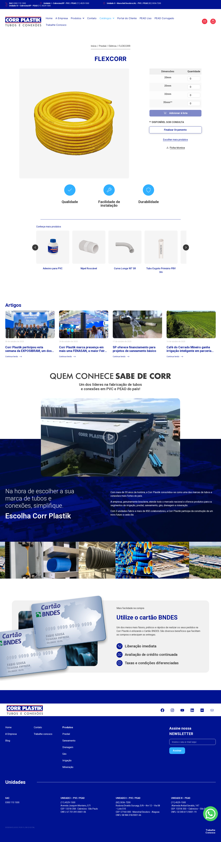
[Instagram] (172, 710)
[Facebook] (162, 710)
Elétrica (112, 46)
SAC (7, 798)
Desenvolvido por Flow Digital (20, 827)
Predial (102, 46)
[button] (35, 247)
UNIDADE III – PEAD (180, 798)
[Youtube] (182, 710)
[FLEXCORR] (74, 123)
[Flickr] (202, 710)
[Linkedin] (192, 710)
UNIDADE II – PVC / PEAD (128, 798)
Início (94, 46)
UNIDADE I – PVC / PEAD (73, 798)
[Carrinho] (213, 21)
